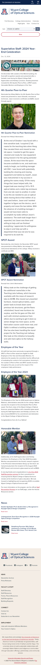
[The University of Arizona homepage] (11, 2)
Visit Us (3, 614)
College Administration (23, 21)
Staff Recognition (7, 598)
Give (20, 34)
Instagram (19, 565)
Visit (28, 23)
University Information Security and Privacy (20, 658)
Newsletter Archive (7, 578)
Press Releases (6, 581)
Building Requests (7, 601)
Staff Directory (6, 591)
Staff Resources (6, 593)
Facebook (9, 565)
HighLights (21, 23)
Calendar (36, 21)
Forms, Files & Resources (9, 596)
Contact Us (35, 23)
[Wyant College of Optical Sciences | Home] (20, 12)
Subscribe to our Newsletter (10, 616)
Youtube (34, 565)
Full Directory (9, 21)
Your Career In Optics (8, 629)
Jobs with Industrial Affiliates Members (14, 626)
